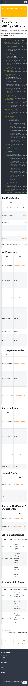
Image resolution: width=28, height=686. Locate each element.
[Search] (25, 2)
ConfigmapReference (19, 265)
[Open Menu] (24, 682)
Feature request (5, 675)
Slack (2, 665)
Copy (24, 39)
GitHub (3, 657)
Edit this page (6, 630)
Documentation (5, 655)
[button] (2, 2)
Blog (2, 667)
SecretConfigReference (19, 297)
